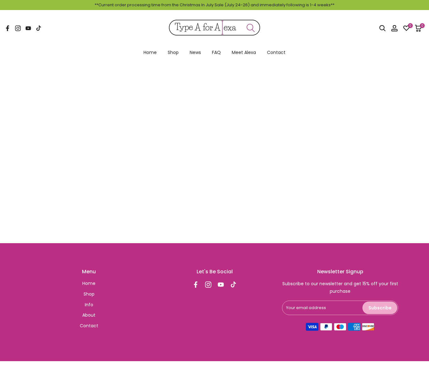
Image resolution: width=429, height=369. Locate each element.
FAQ (216, 52)
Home (150, 52)
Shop (173, 52)
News (195, 52)
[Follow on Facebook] (7, 28)
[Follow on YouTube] (28, 28)
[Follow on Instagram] (18, 28)
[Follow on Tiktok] (38, 28)
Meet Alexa (244, 52)
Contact (276, 52)
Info (89, 305)
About (88, 315)
